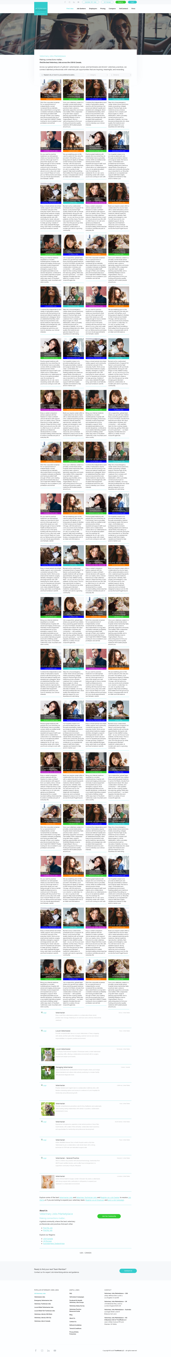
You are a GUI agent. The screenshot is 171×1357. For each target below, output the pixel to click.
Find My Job (47, 1230)
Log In (132, 2)
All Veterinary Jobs (40, 1293)
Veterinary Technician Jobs (86, 1197)
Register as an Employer (94, 1200)
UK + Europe (107, 2)
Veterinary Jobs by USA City (42, 1317)
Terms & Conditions (75, 1328)
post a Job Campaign (116, 1200)
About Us (72, 1318)
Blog (70, 1314)
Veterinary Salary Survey (77, 1306)
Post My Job (48, 1228)
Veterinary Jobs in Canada (42, 1321)
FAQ (70, 1293)
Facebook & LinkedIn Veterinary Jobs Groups (76, 1301)
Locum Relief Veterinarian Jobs (43, 1307)
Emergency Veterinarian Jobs (43, 1300)
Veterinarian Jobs (66, 1197)
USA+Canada (48, 1239)
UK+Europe (47, 1241)
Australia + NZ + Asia (90, 2)
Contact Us (128, 1271)
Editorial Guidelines (75, 1325)
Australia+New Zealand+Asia (53, 1243)
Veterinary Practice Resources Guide (75, 1310)
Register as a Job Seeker (110, 1197)
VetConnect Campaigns (76, 1297)
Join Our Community (109, 1216)
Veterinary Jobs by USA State (43, 1314)
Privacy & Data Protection (73, 1333)
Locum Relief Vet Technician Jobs (44, 1310)
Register (120, 2)
